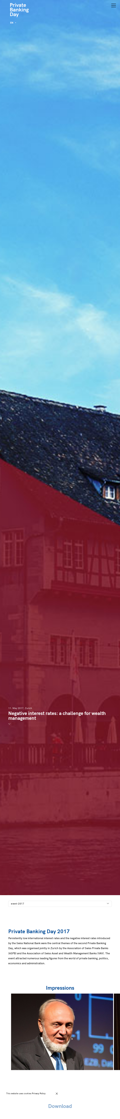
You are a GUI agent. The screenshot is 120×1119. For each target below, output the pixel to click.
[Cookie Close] (57, 1093)
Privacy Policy (38, 1093)
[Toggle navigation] (113, 5)
